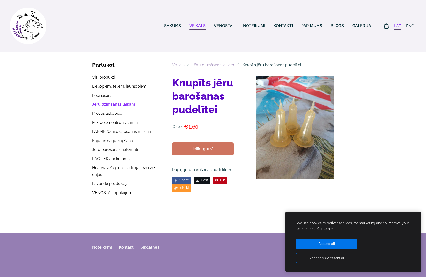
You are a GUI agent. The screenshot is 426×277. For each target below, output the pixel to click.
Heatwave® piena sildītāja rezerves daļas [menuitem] (124, 171)
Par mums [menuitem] (311, 25)
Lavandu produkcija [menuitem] (110, 183)
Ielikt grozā (203, 149)
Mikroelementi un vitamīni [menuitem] (115, 122)
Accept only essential (326, 258)
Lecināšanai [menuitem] (102, 95)
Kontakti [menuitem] (283, 25)
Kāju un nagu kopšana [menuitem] (112, 140)
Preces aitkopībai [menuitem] (107, 113)
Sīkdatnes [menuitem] (150, 247)
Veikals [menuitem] (197, 25)
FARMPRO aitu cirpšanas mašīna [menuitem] (121, 131)
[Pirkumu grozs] (386, 26)
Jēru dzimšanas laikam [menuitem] (113, 104)
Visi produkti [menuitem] (103, 77)
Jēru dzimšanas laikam (213, 65)
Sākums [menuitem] (172, 25)
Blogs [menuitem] (337, 25)
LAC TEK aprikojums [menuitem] (111, 158)
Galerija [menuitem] (361, 25)
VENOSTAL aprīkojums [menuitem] (113, 192)
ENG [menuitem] (410, 26)
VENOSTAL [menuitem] (224, 25)
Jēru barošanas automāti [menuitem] (115, 149)
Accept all (327, 244)
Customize (325, 229)
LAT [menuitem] (397, 26)
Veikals (178, 65)
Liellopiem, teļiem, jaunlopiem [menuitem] (119, 86)
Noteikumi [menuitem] (254, 25)
